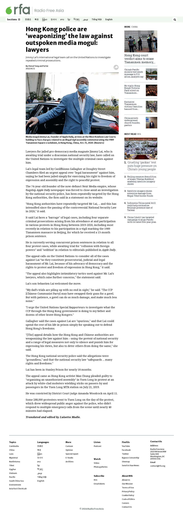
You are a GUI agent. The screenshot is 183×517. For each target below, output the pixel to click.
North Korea (14, 461)
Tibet (11, 465)
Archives (69, 461)
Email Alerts (99, 484)
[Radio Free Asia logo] (34, 9)
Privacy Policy (128, 491)
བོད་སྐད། (76, 19)
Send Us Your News (130, 465)
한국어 (54, 19)
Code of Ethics (128, 499)
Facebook (126, 450)
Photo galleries (101, 467)
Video (96, 463)
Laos (11, 454)
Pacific (12, 477)
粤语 (37, 19)
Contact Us (127, 507)
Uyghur (12, 469)
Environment (15, 485)
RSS (95, 480)
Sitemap (126, 461)
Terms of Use (128, 487)
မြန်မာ (44, 19)
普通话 (28, 19)
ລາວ (62, 19)
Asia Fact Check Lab (18, 488)
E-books (69, 458)
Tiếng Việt (97, 19)
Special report (72, 454)
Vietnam (13, 473)
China (11, 450)
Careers (125, 503)
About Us (126, 480)
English (109, 19)
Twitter (125, 454)
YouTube (126, 446)
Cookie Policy (128, 495)
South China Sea (16, 481)
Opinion (69, 450)
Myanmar (13, 458)
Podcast (97, 446)
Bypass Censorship (130, 458)
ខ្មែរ (69, 19)
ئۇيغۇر (85, 19)
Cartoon (69, 446)
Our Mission (127, 484)
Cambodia (14, 446)
